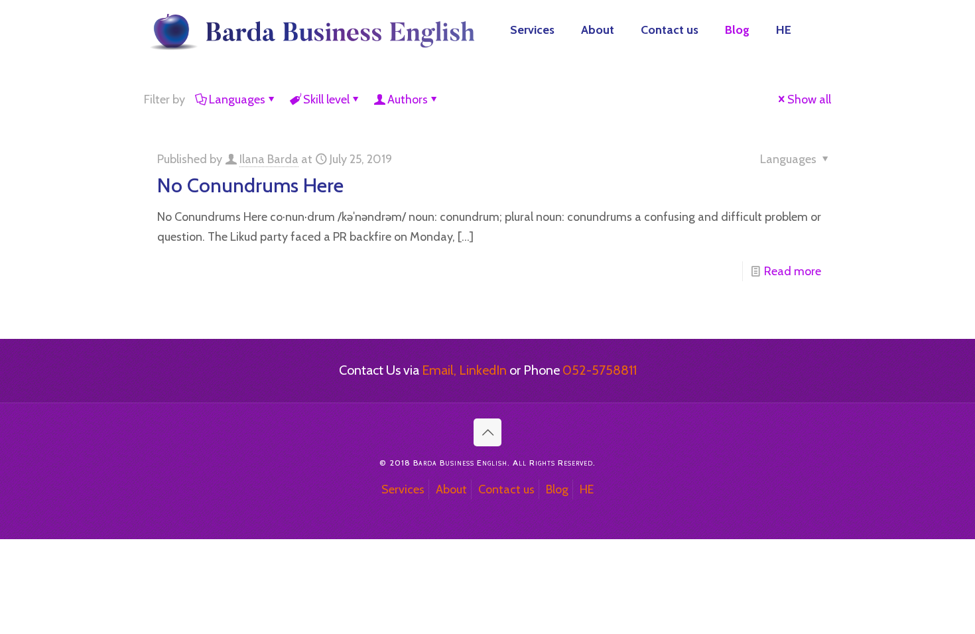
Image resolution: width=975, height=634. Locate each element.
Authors (407, 99)
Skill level (326, 99)
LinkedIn (483, 370)
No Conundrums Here (250, 185)
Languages (237, 99)
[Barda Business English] (310, 30)
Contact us (506, 489)
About (451, 489)
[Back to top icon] (487, 432)
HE (587, 489)
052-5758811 (599, 370)
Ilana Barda (268, 159)
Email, (439, 370)
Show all (809, 99)
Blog (557, 489)
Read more (792, 271)
